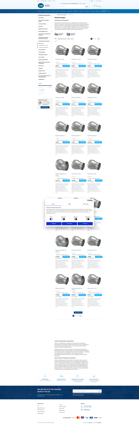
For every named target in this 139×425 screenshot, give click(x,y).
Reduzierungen (41, 43)
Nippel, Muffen (40, 65)
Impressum (50, 0)
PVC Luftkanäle (41, 17)
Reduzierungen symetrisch (43, 45)
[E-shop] (55, 15)
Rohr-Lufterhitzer (41, 57)
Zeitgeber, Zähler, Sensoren (43, 28)
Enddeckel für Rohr (41, 70)
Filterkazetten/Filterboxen (42, 54)
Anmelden (60, 404)
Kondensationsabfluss (42, 23)
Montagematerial (41, 79)
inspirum (90, 422)
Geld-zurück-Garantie (93, 379)
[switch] (63, 219)
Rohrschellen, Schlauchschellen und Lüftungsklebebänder (44, 76)
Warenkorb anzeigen (62, 406)
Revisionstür (40, 26)
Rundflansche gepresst (42, 73)
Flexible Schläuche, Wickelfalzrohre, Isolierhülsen (44, 34)
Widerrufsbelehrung (40, 409)
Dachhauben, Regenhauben (43, 59)
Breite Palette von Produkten (78, 379)
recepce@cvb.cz (45, 104)
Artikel (38, 0)
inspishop (99, 422)
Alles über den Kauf (44, 0)
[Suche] (58, 6)
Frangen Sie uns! (62, 412)
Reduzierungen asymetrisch (43, 47)
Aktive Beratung (45, 379)
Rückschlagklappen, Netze (42, 31)
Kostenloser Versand (61, 379)
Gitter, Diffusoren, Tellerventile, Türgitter (43, 21)
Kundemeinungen (40, 413)
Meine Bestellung (62, 410)
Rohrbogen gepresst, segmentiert (44, 41)
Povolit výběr (69, 223)
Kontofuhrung (61, 408)
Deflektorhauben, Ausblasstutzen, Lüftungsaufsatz (44, 63)
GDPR (54, 0)
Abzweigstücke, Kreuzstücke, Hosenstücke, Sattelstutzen (43, 38)
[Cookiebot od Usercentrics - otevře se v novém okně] (88, 200)
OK (99, 391)
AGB (38, 406)
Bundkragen (40, 68)
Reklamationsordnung (41, 408)
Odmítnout (54, 223)
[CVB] (43, 5)
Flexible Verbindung (41, 49)
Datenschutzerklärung (41, 411)
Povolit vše (85, 223)
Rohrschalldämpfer (41, 52)
